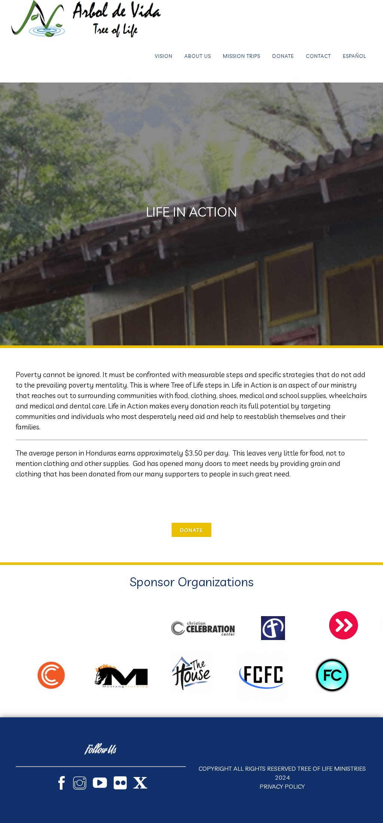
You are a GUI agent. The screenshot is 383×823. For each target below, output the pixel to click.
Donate (283, 56)
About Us (197, 56)
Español (354, 56)
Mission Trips (241, 56)
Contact (318, 56)
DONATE (191, 530)
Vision (163, 56)
